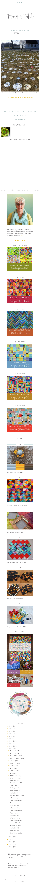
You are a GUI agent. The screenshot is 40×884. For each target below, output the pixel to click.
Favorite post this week (17, 795)
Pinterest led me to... (16, 825)
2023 (11, 728)
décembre (15, 751)
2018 (11, 741)
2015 (11, 748)
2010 (11, 847)
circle (19, 111)
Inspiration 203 (14, 805)
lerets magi (27, 111)
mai (12, 768)
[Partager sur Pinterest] (20, 115)
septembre (15, 758)
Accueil (20, 190)
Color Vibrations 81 (16, 833)
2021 (11, 733)
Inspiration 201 (14, 828)
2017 (11, 743)
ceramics (12, 111)
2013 (11, 839)
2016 (11, 746)
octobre (14, 756)
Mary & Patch (11, 880)
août (12, 761)
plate (35, 111)
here (21, 235)
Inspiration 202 (14, 815)
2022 (11, 731)
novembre (15, 753)
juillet (13, 763)
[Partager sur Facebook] (17, 115)
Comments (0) (20, 120)
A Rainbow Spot (15, 808)
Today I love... (14, 785)
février (14, 776)
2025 (11, 726)
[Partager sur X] (15, 115)
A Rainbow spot (14, 780)
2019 (11, 738)
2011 (11, 844)
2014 (11, 837)
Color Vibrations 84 (16, 800)
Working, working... (15, 788)
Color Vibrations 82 (16, 820)
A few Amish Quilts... (16, 823)
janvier (14, 778)
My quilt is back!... (15, 790)
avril (13, 771)
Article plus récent (8, 190)
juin (12, 766)
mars (12, 773)
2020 (11, 736)
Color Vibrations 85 (16, 783)
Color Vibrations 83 (16, 810)
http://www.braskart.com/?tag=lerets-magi (20, 97)
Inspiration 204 (14, 793)
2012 (11, 842)
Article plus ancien (31, 190)
